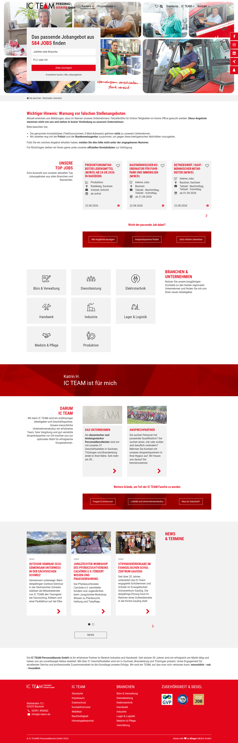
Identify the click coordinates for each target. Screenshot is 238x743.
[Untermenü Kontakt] (209, 6)
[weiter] (150, 626)
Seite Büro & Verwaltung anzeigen (46, 283)
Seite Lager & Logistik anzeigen (135, 312)
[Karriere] (93, 6)
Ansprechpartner (142, 430)
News (90, 635)
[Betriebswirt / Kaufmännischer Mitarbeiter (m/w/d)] (191, 205)
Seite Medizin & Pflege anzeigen (46, 340)
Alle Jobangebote (73, 74)
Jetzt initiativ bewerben (191, 239)
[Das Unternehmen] (102, 471)
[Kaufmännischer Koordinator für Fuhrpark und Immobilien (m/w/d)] (147, 205)
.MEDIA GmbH (200, 738)
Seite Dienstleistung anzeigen (91, 283)
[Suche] (162, 6)
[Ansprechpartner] (147, 471)
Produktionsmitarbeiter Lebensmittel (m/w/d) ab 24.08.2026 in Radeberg (100, 170)
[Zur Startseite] (53, 6)
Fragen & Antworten (103, 501)
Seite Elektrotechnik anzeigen (135, 283)
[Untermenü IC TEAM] (194, 6)
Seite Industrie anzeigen (91, 312)
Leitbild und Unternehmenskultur (147, 501)
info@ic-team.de (41, 714)
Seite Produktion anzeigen (91, 340)
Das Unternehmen (97, 430)
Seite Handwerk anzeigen (46, 312)
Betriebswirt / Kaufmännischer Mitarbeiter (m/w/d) (188, 168)
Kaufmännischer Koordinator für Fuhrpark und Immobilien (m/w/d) (144, 170)
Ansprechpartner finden (147, 239)
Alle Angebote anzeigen (103, 239)
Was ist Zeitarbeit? (191, 501)
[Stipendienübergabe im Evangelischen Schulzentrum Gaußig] (135, 612)
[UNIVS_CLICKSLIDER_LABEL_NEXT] (206, 215)
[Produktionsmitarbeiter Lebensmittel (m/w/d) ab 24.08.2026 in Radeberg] (102, 205)
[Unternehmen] (115, 6)
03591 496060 (40, 710)
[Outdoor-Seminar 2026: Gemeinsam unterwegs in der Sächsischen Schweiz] (46, 612)
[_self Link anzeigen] (234, 70)
